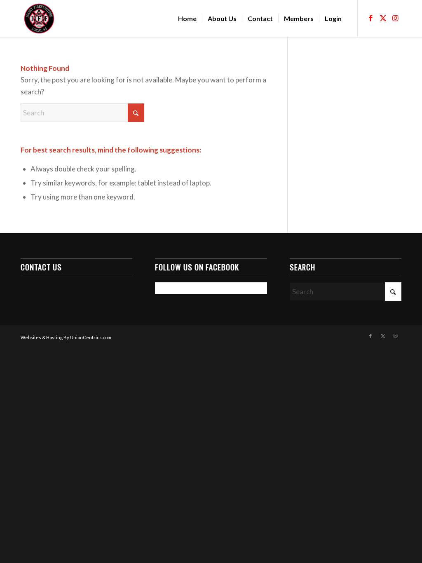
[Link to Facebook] (370, 18)
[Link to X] (383, 18)
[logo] (39, 18)
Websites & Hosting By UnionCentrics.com (66, 337)
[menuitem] (187, 18)
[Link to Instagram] (395, 18)
